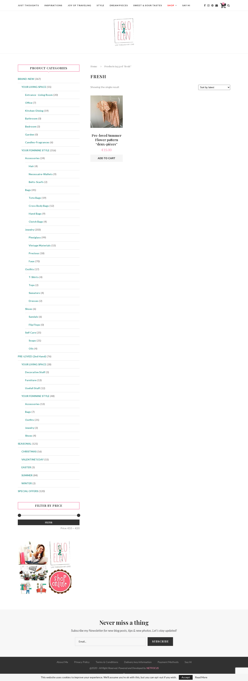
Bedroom (30, 126)
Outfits (29, 269)
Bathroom (31, 118)
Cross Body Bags (39, 205)
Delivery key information (138, 662)
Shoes (28, 308)
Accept (186, 677)
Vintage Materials (40, 245)
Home (93, 66)
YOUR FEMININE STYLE (35, 150)
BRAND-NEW (26, 78)
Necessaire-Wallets (41, 174)
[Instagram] (208, 5)
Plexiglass (35, 237)
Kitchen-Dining (34, 110)
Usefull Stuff (32, 388)
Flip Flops (34, 324)
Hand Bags (35, 213)
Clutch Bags (36, 221)
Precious (34, 253)
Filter (48, 522)
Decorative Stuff (35, 372)
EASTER (26, 467)
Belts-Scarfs (36, 181)
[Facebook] (205, 5)
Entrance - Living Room (39, 94)
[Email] (216, 5)
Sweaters (34, 292)
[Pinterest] (212, 5)
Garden (29, 134)
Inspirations (53, 5)
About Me (62, 662)
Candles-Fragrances (37, 142)
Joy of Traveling (79, 5)
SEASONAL (24, 443)
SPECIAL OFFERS (28, 491)
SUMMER (26, 475)
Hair (31, 166)
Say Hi (186, 5)
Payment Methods (168, 662)
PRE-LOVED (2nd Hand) (32, 356)
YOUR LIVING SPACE (33, 86)
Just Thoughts (28, 5)
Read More (201, 677)
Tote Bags (35, 197)
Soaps (32, 340)
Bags (28, 189)
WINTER (26, 483)
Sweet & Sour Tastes (147, 5)
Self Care (30, 332)
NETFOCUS (153, 668)
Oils (31, 348)
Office (28, 102)
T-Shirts (34, 277)
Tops (32, 285)
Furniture (30, 380)
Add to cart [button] (106, 158)
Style (100, 5)
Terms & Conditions (106, 662)
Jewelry (29, 229)
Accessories (32, 158)
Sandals (33, 316)
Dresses (33, 300)
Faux (31, 261)
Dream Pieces (119, 5)
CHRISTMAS (28, 451)
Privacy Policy (82, 662)
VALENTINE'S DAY (32, 459)
